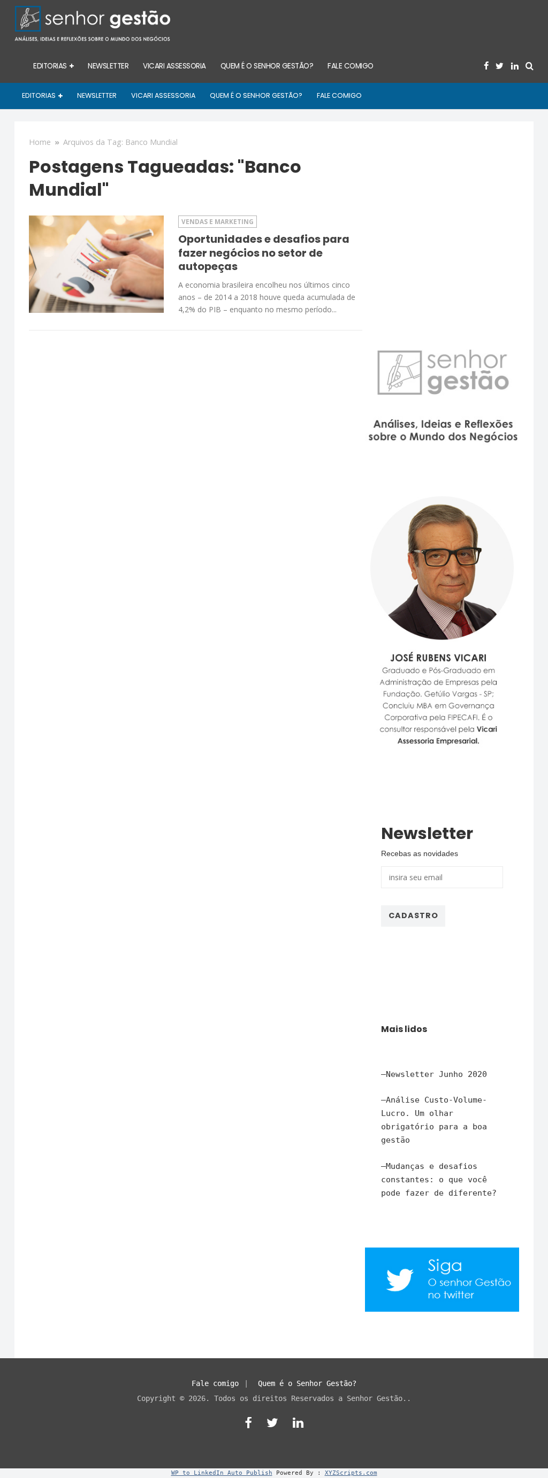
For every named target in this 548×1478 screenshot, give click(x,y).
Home (40, 142)
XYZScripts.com (351, 1472)
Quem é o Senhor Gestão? (307, 1383)
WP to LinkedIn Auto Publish (221, 1472)
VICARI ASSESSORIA (174, 66)
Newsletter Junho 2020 (436, 1074)
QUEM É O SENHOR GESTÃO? (267, 66)
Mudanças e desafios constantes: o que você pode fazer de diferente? (439, 1179)
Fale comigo (215, 1383)
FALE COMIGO (351, 66)
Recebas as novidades (419, 853)
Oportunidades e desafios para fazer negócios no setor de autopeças (263, 253)
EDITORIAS (50, 66)
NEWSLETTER (108, 66)
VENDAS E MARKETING (217, 221)
